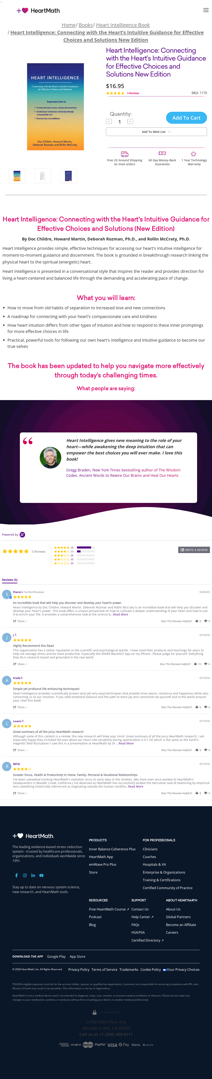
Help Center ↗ (142, 917)
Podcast (95, 917)
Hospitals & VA (154, 864)
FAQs (135, 924)
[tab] (9, 580)
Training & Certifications (162, 880)
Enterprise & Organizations (164, 872)
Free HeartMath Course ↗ (109, 909)
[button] (206, 9)
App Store (77, 956)
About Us (173, 909)
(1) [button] (72, 551)
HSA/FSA (138, 932)
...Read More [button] (119, 614)
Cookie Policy (150, 969)
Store (93, 872)
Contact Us (140, 909)
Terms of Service (104, 969)
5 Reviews (133, 93)
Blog (92, 924)
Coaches (149, 856)
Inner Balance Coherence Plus (112, 849)
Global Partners (178, 917)
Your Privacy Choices (183, 969)
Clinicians (150, 849)
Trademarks (128, 969)
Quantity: (121, 114)
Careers (172, 932)
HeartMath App (101, 856)
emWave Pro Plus (102, 864)
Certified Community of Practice (168, 888)
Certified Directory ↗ (147, 940)
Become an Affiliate (181, 924)
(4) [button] (72, 547)
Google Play (56, 956)
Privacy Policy (78, 969)
